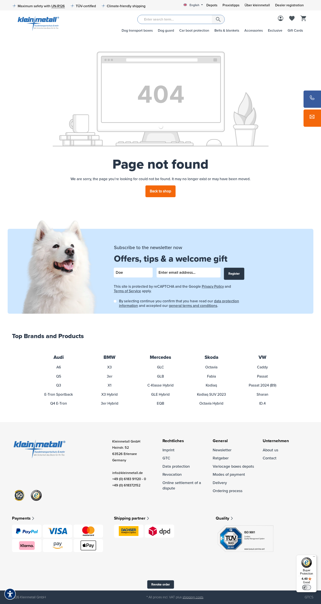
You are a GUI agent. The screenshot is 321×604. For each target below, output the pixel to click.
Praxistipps (231, 5)
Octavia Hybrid (211, 403)
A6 (58, 367)
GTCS (309, 597)
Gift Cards (295, 30)
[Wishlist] (292, 19)
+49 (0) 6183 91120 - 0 (129, 479)
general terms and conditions (193, 305)
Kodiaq (211, 385)
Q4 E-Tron (58, 403)
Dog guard (166, 30)
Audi (59, 357)
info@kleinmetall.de (127, 473)
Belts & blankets (226, 30)
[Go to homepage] (36, 23)
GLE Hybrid (160, 394)
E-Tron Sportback (58, 394)
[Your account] (280, 19)
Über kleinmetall (257, 5)
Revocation (172, 474)
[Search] (218, 19)
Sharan (262, 394)
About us (270, 450)
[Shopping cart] (303, 19)
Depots (211, 5)
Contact (269, 458)
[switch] (306, 587)
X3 (109, 367)
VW (262, 357)
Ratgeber (221, 458)
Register (234, 273)
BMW (110, 357)
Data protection (176, 466)
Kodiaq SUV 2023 (211, 394)
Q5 (58, 376)
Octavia (211, 367)
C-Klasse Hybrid (160, 385)
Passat (262, 376)
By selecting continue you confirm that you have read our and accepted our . (179, 303)
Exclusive (275, 30)
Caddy (262, 367)
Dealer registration (289, 5)
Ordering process (227, 490)
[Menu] (314, 557)
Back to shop (160, 191)
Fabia (211, 376)
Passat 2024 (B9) (262, 385)
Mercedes (160, 357)
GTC (166, 458)
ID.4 (262, 403)
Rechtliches (173, 440)
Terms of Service (127, 291)
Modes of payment (229, 474)
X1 (109, 385)
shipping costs (193, 597)
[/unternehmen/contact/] (312, 118)
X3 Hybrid (109, 394)
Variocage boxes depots (233, 466)
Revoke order (160, 584)
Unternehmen (276, 440)
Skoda (211, 357)
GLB (160, 376)
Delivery (220, 482)
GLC (160, 367)
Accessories (253, 30)
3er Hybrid (109, 403)
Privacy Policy (213, 286)
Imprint (168, 450)
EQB (160, 403)
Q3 (58, 385)
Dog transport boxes (137, 30)
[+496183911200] (312, 99)
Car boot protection (194, 30)
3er (109, 376)
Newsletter (222, 450)
